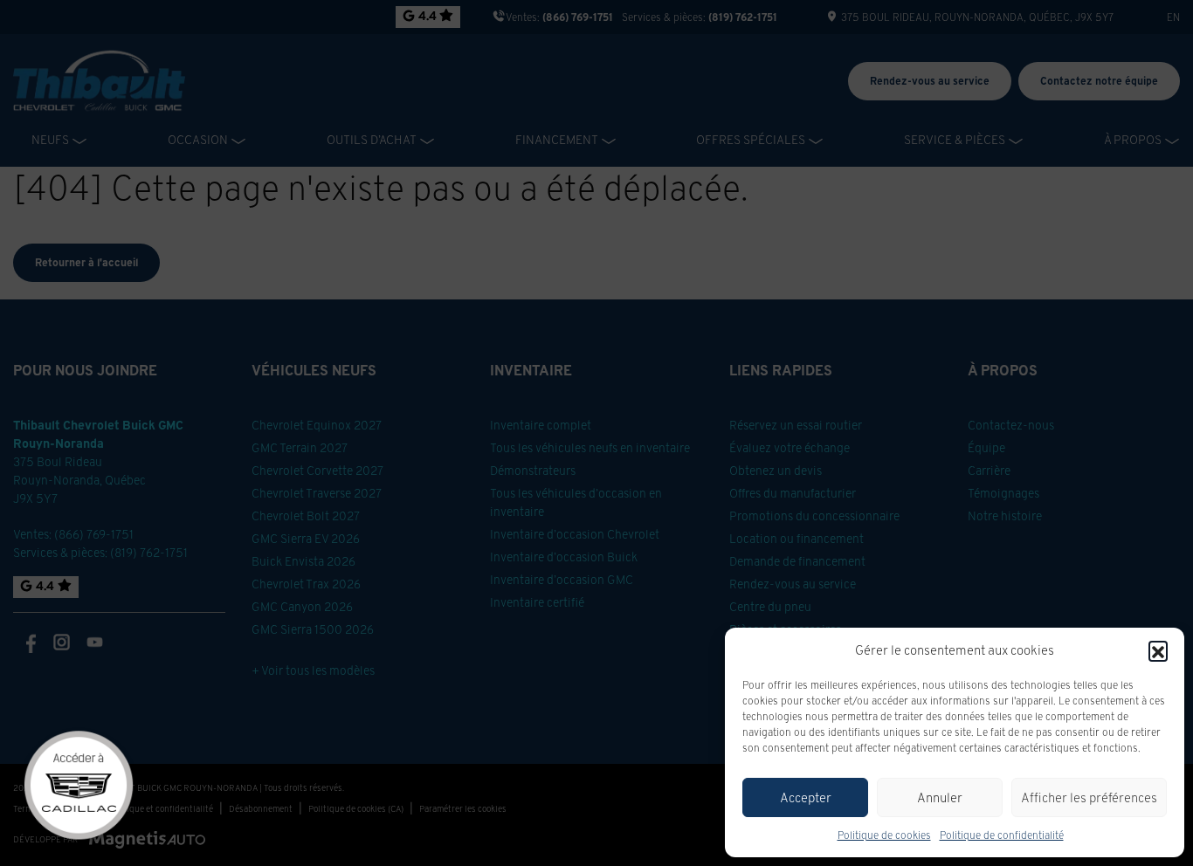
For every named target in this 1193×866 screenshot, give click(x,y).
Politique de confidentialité (1002, 835)
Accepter (805, 797)
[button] (1158, 650)
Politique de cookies (884, 835)
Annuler (939, 797)
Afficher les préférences (1089, 797)
